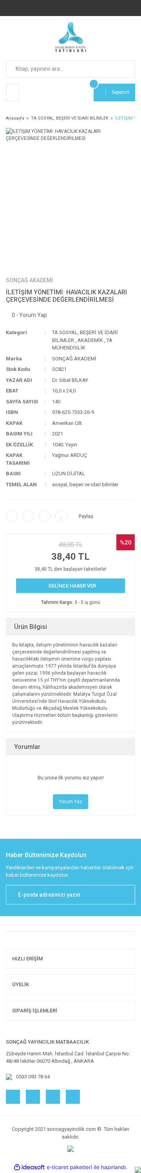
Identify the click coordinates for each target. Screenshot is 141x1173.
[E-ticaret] (69, 1167)
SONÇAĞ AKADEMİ (29, 280)
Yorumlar (27, 746)
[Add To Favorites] (61, 516)
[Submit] (125, 894)
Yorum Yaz (70, 801)
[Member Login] (12, 92)
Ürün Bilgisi (30, 626)
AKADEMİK (90, 340)
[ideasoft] (29, 1167)
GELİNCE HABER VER (72, 586)
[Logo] (71, 37)
